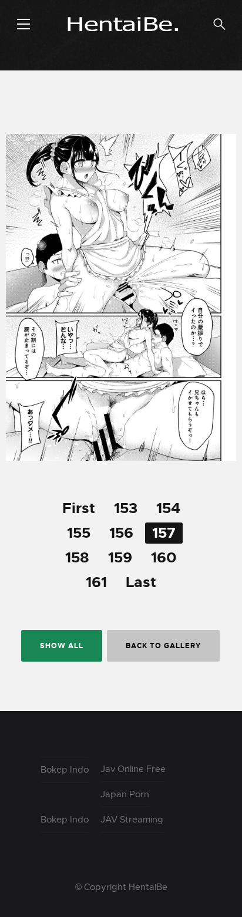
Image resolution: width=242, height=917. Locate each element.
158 (77, 557)
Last (141, 582)
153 (125, 508)
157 (164, 533)
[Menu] (23, 24)
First (78, 508)
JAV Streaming (131, 819)
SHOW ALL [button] (61, 645)
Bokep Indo (65, 769)
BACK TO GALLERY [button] (163, 645)
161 (96, 582)
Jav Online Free (133, 769)
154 (168, 508)
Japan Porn (124, 794)
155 (78, 533)
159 (120, 557)
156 (121, 533)
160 (164, 557)
